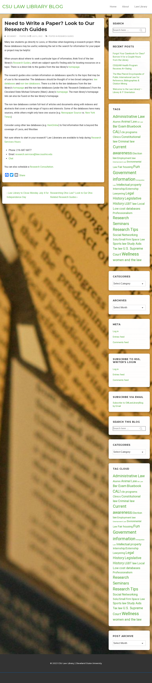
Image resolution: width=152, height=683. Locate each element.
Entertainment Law (119, 162)
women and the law (127, 260)
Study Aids (134, 243)
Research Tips (125, 229)
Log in (116, 331)
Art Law (140, 122)
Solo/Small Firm (122, 239)
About (125, 6)
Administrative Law (129, 116)
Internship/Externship (125, 188)
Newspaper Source (71, 112)
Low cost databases (126, 208)
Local (141, 203)
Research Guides (65, 36)
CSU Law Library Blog (32, 6)
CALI (117, 132)
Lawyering (119, 193)
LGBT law (131, 203)
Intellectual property (128, 184)
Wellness (130, 254)
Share (22, 175)
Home (113, 6)
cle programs (129, 132)
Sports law (119, 243)
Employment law (126, 158)
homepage (74, 67)
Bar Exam (119, 126)
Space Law (138, 239)
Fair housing (125, 167)
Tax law (117, 248)
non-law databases (30, 83)
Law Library (140, 6)
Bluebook (134, 126)
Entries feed (118, 337)
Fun (136, 166)
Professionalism (122, 213)
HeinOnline (52, 125)
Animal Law (129, 121)
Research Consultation (41, 166)
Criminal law (126, 141)
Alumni (117, 121)
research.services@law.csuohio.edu (33, 154)
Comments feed (121, 342)
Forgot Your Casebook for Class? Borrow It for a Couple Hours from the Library (129, 56)
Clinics (117, 136)
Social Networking (125, 235)
